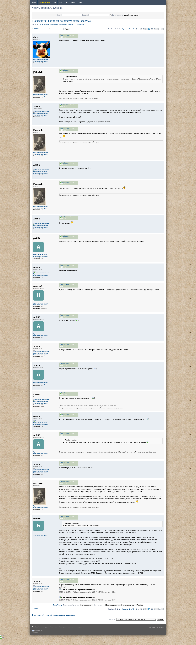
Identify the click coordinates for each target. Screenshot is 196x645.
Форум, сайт (54, 24)
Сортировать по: (99, 605)
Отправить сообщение (40, 61)
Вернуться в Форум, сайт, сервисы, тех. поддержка (53, 615)
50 (144, 29)
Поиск (73, 2)
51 (146, 29)
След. (59, 605)
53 (152, 29)
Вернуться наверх (162, 65)
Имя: (58, 15)
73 (162, 29)
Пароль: (85, 15)
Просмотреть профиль (40, 59)
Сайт (54, 2)
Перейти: (112, 619)
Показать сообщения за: (71, 605)
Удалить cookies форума (156, 627)
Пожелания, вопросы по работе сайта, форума (61, 21)
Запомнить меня (117, 15)
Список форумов (44, 24)
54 (155, 29)
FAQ (67, 2)
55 (157, 29)
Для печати (163, 3)
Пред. (55, 605)
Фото (60, 2)
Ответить (35, 28)
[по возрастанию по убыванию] (133, 605)
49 (141, 29)
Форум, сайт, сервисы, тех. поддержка (71, 24)
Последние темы (44, 2)
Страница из (128, 29)
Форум (34, 2)
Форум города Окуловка (47, 7)
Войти (80, 2)
